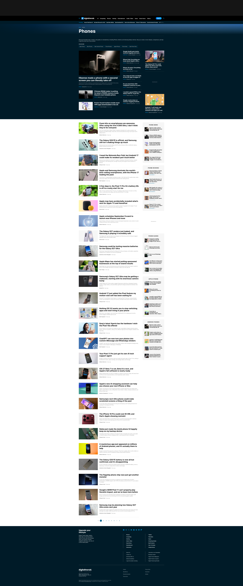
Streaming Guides (152, 541)
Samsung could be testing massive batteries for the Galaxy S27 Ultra (118, 247)
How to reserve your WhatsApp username (154, 247)
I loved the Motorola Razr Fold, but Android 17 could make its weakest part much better (118, 156)
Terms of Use (125, 576)
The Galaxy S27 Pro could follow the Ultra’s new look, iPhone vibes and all (153, 65)
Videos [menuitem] (149, 18)
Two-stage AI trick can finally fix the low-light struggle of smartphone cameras (132, 77)
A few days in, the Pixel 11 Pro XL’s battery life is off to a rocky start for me (119, 187)
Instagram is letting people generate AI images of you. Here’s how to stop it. (154, 240)
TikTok (133, 530)
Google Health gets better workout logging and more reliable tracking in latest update (131, 54)
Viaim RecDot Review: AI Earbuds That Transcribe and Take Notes (155, 180)
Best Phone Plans (133, 46)
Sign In (158, 18)
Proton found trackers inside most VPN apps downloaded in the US (107, 104)
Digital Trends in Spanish (153, 558)
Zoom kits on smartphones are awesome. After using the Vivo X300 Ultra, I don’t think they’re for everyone (118, 125)
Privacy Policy (147, 569)
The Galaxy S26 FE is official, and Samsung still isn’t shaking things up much (117, 141)
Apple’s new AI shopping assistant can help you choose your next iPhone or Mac (118, 385)
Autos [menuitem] (136, 18)
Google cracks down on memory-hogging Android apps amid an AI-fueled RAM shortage (132, 102)
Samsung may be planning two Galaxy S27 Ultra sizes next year (117, 506)
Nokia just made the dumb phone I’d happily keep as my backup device (118, 430)
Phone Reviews (108, 46)
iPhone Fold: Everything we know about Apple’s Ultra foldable (131, 61)
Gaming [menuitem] (114, 18)
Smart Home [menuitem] (142, 18)
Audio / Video (129, 541)
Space (149, 538)
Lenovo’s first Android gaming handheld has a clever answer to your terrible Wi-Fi (155, 356)
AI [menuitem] (97, 18)
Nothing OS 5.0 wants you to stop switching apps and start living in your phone (118, 309)
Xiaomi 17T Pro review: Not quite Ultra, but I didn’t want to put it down (155, 205)
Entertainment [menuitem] (121, 18)
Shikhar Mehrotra (129, 62)
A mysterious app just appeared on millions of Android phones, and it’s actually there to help (118, 446)
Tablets (150, 534)
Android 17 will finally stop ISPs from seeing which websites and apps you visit (153, 109)
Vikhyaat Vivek (102, 164)
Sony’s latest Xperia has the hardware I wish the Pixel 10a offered (118, 324)
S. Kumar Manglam (103, 106)
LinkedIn (139, 530)
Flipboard (141, 530)
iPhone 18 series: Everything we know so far (131, 68)
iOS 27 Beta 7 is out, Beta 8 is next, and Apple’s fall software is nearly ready (116, 370)
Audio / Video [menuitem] (129, 18)
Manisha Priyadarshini (130, 103)
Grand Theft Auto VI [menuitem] (88, 22)
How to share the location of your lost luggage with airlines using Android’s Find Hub (155, 270)
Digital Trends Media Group (86, 581)
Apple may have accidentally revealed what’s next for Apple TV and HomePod (118, 202)
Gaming (128, 538)
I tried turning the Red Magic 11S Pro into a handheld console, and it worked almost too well (155, 197)
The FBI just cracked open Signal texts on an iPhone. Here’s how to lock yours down (155, 262)
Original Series (151, 547)
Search (163, 18)
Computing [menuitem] (102, 18)
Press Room (147, 571)
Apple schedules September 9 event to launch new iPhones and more (116, 217)
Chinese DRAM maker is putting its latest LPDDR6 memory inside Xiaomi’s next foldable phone (106, 93)
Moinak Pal (84, 86)
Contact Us (128, 554)
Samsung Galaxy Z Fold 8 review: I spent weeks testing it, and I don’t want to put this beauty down (155, 172)
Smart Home (129, 543)
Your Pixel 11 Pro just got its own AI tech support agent (116, 355)
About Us (128, 552)
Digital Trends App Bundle (153, 560)
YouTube (131, 530)
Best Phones (82, 46)
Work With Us (125, 571)
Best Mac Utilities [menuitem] (110, 22)
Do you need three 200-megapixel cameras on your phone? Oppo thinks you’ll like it (132, 86)
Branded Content (152, 554)
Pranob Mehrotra (129, 87)
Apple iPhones (117, 46)
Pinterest (136, 530)
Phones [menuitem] (109, 18)
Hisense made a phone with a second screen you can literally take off (98, 79)
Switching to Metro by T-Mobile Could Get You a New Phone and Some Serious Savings (155, 305)
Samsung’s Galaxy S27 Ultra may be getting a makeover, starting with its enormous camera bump (118, 278)
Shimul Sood (101, 209)
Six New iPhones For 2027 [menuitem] (99, 22)
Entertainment (129, 545)
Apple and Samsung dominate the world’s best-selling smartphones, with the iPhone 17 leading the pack (119, 172)
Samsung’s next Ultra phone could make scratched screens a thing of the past (116, 400)
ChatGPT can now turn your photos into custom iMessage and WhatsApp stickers (117, 340)
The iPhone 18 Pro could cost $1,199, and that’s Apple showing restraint (116, 415)
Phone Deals (124, 46)
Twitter (128, 530)
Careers (124, 569)
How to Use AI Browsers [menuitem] (130, 22)
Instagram (126, 530)
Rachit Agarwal (102, 180)
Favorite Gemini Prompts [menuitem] (152, 22)
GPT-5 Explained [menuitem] (162, 22)
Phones (80, 86)
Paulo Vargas (101, 269)
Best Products (151, 543)
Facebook (123, 530)
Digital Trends (85, 20)
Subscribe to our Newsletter (154, 552)
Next (119, 521)
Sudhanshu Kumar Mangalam (105, 148)
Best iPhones (89, 46)
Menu (79, 18)
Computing (96, 106)
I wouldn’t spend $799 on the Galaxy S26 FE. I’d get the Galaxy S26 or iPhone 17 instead (132, 94)
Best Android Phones (99, 46)
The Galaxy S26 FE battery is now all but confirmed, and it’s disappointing (116, 461)
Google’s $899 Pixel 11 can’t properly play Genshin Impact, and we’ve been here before (118, 491)
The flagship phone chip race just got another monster (119, 476)
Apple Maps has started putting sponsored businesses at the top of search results (118, 262)
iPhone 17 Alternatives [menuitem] (141, 22)
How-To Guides (151, 545)
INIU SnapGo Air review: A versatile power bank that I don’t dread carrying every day (155, 189)
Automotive (128, 547)
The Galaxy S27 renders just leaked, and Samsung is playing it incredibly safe (116, 232)
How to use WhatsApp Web (154, 255)
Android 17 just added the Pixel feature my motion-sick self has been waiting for (117, 294)
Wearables (150, 536)
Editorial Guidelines (130, 558)
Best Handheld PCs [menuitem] (119, 22)
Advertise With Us (130, 556)
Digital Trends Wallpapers (153, 556)
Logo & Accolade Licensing (132, 560)
